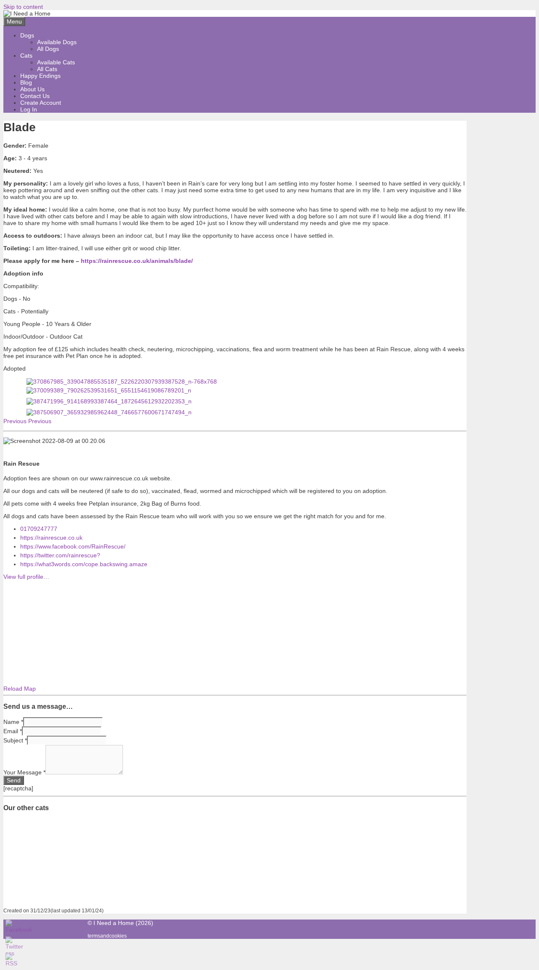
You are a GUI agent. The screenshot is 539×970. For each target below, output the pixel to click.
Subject (15, 740)
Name (13, 721)
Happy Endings (40, 75)
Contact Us (35, 96)
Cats (26, 55)
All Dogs (48, 48)
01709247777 (38, 528)
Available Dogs (57, 42)
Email (12, 731)
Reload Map (19, 688)
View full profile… (26, 576)
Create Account (40, 102)
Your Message (24, 772)
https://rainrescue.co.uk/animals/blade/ (137, 260)
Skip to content (23, 6)
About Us (32, 89)
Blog (26, 82)
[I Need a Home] (27, 13)
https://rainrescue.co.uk (51, 537)
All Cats (47, 69)
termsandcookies (107, 935)
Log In (28, 109)
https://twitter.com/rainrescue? (60, 555)
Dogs (27, 35)
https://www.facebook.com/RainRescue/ (72, 546)
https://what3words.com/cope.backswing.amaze (83, 564)
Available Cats (56, 62)
